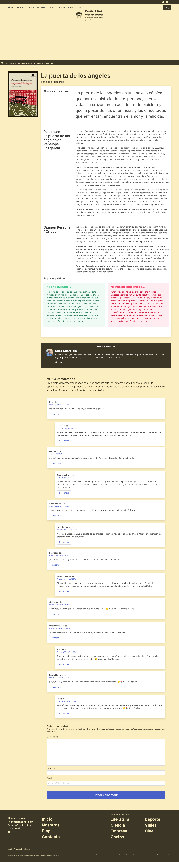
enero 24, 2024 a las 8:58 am (67, 477)
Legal (10, 849)
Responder (56, 414)
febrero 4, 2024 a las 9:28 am (67, 701)
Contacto (51, 836)
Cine (78, 7)
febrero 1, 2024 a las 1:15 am (59, 605)
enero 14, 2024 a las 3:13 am (67, 428)
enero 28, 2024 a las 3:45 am (59, 506)
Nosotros (51, 825)
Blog (46, 830)
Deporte (61, 7)
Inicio (10, 7)
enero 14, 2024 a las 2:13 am (59, 405)
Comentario (52, 737)
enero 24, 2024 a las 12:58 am (59, 454)
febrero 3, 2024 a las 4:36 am (67, 652)
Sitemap (27, 849)
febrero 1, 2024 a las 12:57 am (67, 579)
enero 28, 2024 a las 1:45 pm (67, 530)
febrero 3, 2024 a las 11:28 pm (59, 677)
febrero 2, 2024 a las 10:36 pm (59, 628)
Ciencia (30, 7)
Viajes (71, 7)
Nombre (51, 768)
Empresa (41, 7)
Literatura (20, 7)
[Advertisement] (89, 42)
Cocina (51, 7)
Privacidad (18, 849)
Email (49, 778)
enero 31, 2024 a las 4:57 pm (59, 555)
